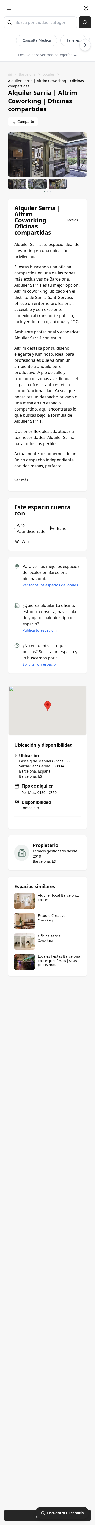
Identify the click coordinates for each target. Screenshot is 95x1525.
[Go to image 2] (47, 191)
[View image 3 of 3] (58, 184)
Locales (48, 74)
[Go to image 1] (44, 191)
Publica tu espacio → (40, 630)
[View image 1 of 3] (17, 184)
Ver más (21, 480)
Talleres (73, 40)
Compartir (26, 121)
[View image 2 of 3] (37, 184)
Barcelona (27, 74)
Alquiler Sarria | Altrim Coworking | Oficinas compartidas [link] (46, 83)
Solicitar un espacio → (41, 664)
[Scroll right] (85, 45)
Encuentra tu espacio (65, 1512)
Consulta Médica (37, 40)
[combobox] (40, 22)
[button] (47, 706)
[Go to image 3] (50, 191)
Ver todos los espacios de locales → (50, 588)
